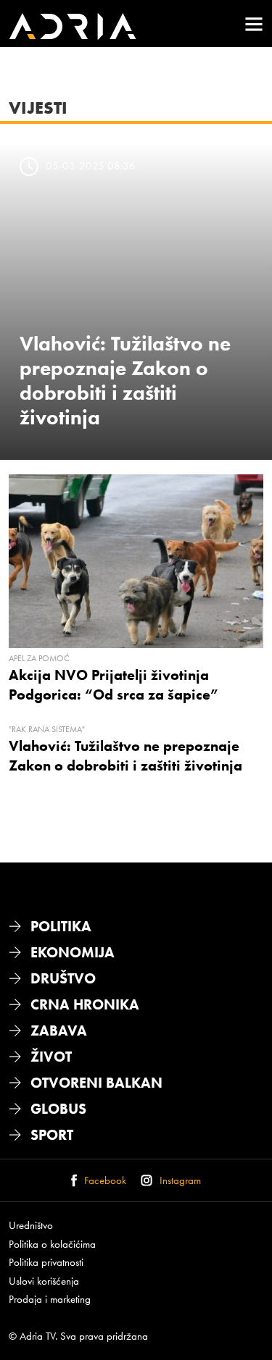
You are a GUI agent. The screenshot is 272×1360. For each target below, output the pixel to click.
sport (51, 1134)
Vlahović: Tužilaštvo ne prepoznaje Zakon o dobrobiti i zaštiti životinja (125, 380)
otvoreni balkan (96, 1082)
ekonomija (72, 952)
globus (58, 1108)
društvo (63, 978)
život (51, 1056)
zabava (58, 1030)
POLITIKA (60, 926)
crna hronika (84, 1004)
